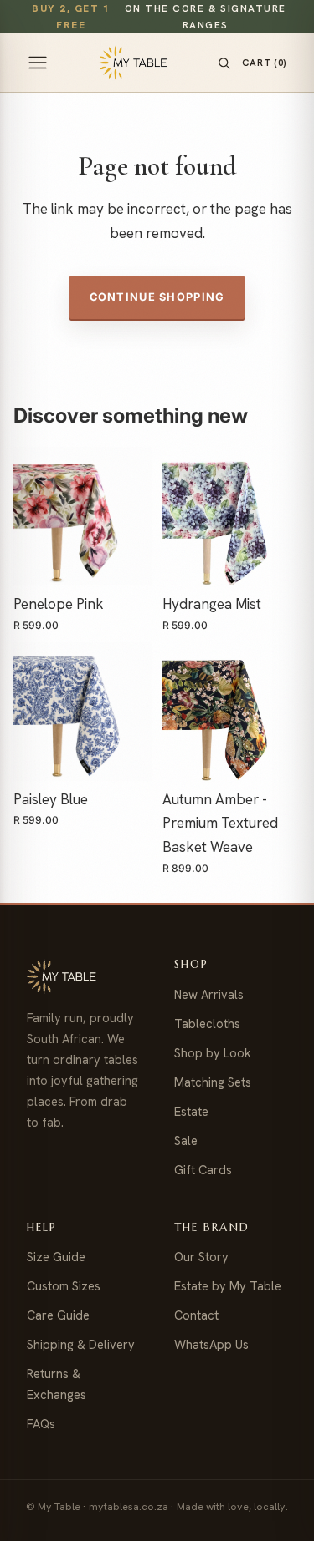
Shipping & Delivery (81, 1344)
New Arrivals (209, 994)
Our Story (201, 1257)
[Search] (224, 63)
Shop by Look (212, 1053)
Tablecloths (207, 1024)
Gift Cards (203, 1170)
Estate (191, 1111)
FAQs (41, 1424)
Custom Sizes (63, 1286)
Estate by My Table (227, 1286)
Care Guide (58, 1315)
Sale (186, 1140)
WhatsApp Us (211, 1344)
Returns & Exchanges (56, 1384)
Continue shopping (157, 297)
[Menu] (38, 63)
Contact (196, 1315)
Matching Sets (212, 1082)
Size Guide (56, 1257)
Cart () (264, 62)
